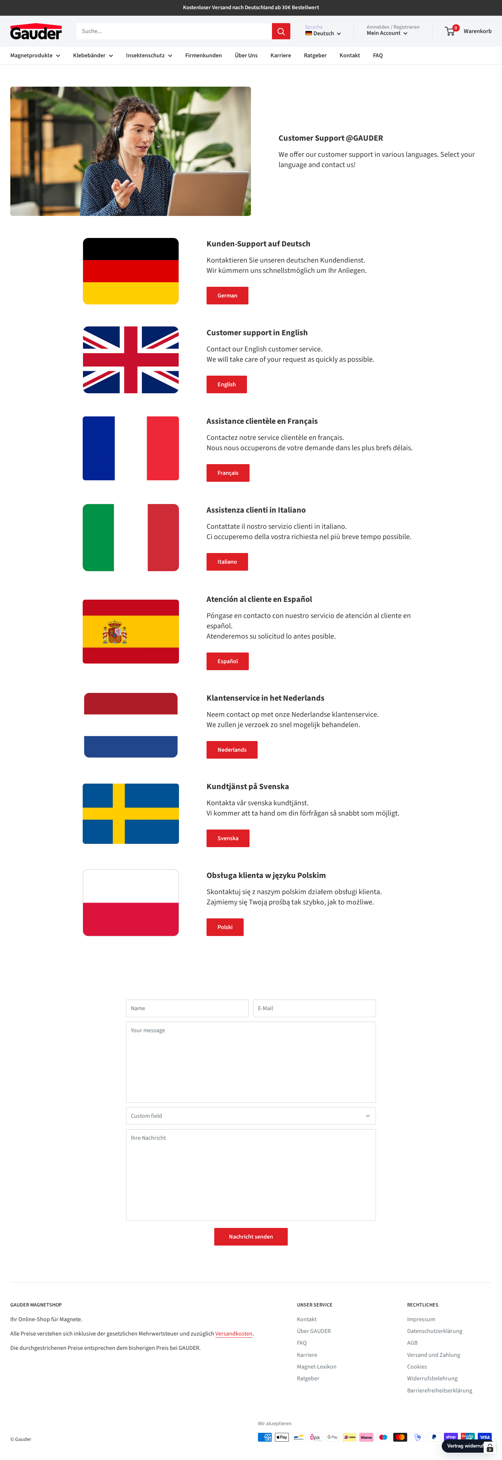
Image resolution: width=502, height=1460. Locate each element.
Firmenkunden (203, 55)
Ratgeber (315, 55)
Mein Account (384, 33)
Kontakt (350, 55)
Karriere (280, 55)
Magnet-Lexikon (317, 1367)
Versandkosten (233, 1334)
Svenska (228, 838)
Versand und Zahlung (433, 1355)
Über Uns (246, 55)
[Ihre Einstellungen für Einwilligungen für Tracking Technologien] (490, 1448)
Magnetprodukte (31, 55)
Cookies (417, 1367)
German (227, 296)
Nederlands (232, 750)
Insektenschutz (145, 55)
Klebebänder (89, 55)
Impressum (421, 1319)
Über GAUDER (314, 1331)
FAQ (378, 55)
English (227, 384)
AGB (412, 1343)
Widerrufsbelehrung (432, 1378)
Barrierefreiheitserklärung (439, 1391)
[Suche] (281, 31)
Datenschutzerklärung (434, 1331)
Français (228, 473)
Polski (225, 927)
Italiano (227, 562)
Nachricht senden (251, 1237)
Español (228, 661)
